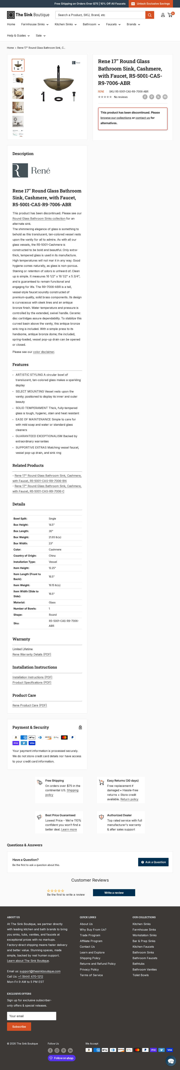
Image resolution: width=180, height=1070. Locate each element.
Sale (39, 35)
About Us (86, 924)
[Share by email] (165, 96)
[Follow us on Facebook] (50, 1050)
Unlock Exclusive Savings (153, 3)
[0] (170, 15)
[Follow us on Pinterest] (63, 1050)
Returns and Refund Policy (98, 963)
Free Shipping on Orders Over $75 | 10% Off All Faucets (90, 3)
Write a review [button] (114, 892)
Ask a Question (155, 862)
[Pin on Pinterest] (151, 96)
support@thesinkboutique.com (40, 971)
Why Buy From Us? (93, 929)
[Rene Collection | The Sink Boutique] (31, 163)
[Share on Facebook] (145, 96)
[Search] (149, 15)
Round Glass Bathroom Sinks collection (38, 218)
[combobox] (100, 15)
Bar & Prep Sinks (144, 941)
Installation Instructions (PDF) (32, 677)
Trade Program (90, 935)
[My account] (163, 15)
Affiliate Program (91, 941)
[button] (171, 1061)
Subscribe (19, 1026)
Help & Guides (16, 35)
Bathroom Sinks (143, 952)
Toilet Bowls (141, 975)
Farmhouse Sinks (33, 24)
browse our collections (116, 118)
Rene (101, 91)
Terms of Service (91, 975)
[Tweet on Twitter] (158, 96)
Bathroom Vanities (145, 969)
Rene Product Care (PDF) (29, 705)
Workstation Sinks (145, 935)
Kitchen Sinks (64, 24)
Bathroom (89, 24)
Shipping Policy (90, 958)
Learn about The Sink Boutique (28, 960)
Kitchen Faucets (143, 946)
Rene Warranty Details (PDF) (31, 654)
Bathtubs (138, 963)
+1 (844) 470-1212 (30, 976)
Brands (131, 24)
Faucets (111, 24)
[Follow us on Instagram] (56, 1050)
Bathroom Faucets (145, 958)
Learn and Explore (92, 952)
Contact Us (87, 946)
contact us (143, 118)
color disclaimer (43, 352)
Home (11, 24)
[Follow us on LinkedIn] (70, 1050)
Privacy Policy (89, 969)
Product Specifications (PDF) (31, 682)
